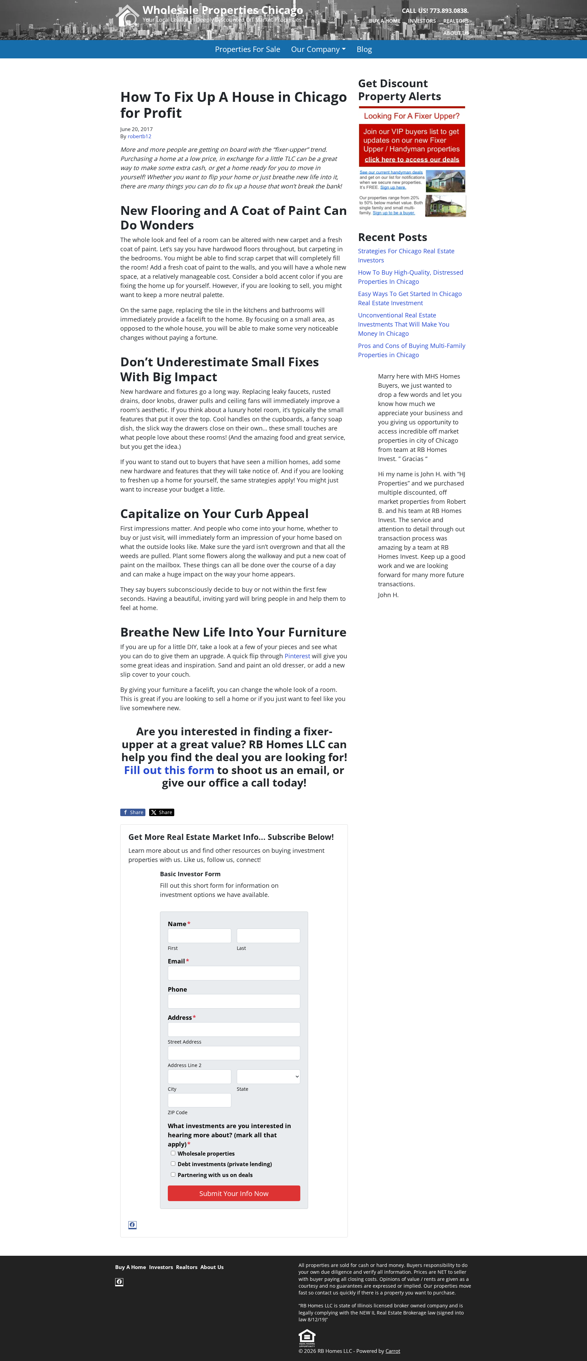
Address (182, 1017)
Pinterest (297, 656)
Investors (422, 20)
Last (241, 948)
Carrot (393, 1350)
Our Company (315, 49)
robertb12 (140, 136)
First (173, 948)
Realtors (456, 20)
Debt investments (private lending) (225, 1164)
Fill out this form (169, 769)
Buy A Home (385, 20)
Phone (177, 989)
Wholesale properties (206, 1153)
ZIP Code (178, 1112)
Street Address (184, 1041)
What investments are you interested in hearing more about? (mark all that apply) (229, 1135)
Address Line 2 (184, 1065)
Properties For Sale (247, 49)
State (242, 1089)
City (172, 1089)
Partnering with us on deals (215, 1175)
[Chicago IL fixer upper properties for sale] (412, 161)
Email (178, 961)
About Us (456, 33)
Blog (364, 49)
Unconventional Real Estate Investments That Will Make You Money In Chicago (403, 324)
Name (179, 924)
